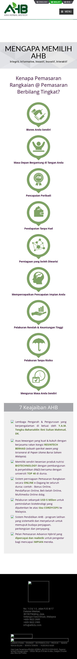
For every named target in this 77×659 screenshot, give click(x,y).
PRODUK (54, 643)
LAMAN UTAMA (17, 643)
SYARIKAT (30, 643)
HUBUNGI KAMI (47, 646)
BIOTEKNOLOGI (42, 643)
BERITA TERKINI (31, 646)
